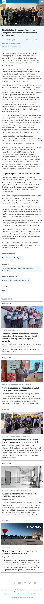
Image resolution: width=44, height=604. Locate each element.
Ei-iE (3, 2)
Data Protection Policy (26, 597)
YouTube (19, 583)
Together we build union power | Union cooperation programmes (18, 269)
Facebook (9, 583)
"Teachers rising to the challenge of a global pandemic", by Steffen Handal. (22, 545)
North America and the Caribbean (20, 280)
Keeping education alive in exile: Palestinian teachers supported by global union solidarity (22, 433)
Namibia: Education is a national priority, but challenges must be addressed (22, 381)
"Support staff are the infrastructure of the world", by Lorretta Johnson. (22, 489)
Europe (4, 280)
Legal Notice (15, 597)
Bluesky (29, 583)
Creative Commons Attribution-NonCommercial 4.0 (19, 594)
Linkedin (35, 583)
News (4, 290)
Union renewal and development (12, 258)
